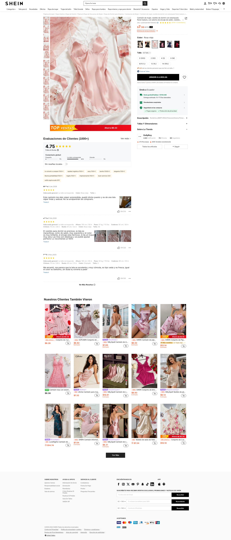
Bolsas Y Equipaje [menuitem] (212, 9)
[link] (210, 3)
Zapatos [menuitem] (155, 9)
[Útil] (118, 211)
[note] (58, 336)
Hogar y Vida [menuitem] (165, 9)
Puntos (83, 488)
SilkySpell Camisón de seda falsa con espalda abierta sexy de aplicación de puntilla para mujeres (115, 442)
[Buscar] (145, 3)
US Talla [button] (145, 53)
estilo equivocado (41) (52, 180)
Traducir (46, 202)
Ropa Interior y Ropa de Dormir (66, 14)
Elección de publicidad (97, 532)
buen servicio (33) (104, 176)
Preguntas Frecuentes (88, 491)
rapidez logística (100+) (75, 171)
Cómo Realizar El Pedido (68, 492)
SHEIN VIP (66, 501)
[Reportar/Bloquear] (129, 211)
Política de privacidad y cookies (71, 529)
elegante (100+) (119, 171)
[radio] (140, 44)
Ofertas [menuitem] (42, 9)
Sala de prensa (50, 491)
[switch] (65, 164)
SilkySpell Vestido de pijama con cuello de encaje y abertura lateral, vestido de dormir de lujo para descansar (173, 392)
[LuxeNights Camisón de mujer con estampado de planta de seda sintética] (58, 421)
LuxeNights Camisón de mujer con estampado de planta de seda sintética (58, 442)
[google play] (164, 485)
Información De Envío (70, 483)
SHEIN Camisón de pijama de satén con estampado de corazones (144, 340)
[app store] (159, 485)
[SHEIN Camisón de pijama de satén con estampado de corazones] (144, 321)
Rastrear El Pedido (69, 496)
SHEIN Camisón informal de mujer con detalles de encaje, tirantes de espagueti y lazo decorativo (86, 440)
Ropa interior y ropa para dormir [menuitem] (119, 9)
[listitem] (58, 327)
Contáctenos (85, 483)
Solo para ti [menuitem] (23, 9)
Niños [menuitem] (87, 9)
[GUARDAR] (184, 77)
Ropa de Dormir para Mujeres (114, 14)
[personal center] (205, 3)
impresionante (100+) (87, 176)
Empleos (47, 488)
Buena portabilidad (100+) (53, 176)
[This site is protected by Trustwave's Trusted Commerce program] (118, 527)
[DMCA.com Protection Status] (124, 527)
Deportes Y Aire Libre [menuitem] (179, 9)
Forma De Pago (86, 486)
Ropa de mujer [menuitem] (53, 9)
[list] (136, 484)
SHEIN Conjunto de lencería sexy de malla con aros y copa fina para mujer (144, 390)
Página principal (48, 14)
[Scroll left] (221, 9)
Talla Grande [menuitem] (78, 9)
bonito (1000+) (105, 171)
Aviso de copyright (72, 532)
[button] (219, 3)
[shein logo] (14, 3)
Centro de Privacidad (51, 529)
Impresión (83, 532)
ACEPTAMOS (121, 518)
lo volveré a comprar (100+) (54, 171)
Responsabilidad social (52, 486)
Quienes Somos (50, 483)
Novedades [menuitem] (33, 9)
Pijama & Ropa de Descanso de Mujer (90, 14)
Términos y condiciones (91, 529)
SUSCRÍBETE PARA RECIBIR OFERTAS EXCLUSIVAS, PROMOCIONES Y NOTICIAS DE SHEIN (149, 490)
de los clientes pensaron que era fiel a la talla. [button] (156, 68)
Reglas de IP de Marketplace (54, 532)
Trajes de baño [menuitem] (66, 9)
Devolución (66, 486)
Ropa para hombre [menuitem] (99, 9)
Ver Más (115, 455)
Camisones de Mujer (132, 14)
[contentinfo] (153, 522)
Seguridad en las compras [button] (153, 107)
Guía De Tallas (67, 499)
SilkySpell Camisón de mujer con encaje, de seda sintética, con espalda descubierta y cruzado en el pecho (115, 342)
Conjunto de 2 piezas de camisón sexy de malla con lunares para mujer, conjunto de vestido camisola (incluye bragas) (58, 340)
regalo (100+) (71, 176)
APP (159, 479)
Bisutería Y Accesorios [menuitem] (141, 9)
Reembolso (66, 488)
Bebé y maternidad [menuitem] (197, 9)
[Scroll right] (224, 9)
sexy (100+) (92, 171)
